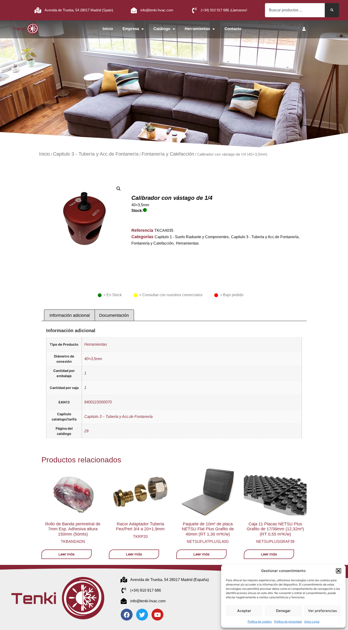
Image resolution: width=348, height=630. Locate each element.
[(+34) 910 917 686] (124, 590)
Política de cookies (260, 621)
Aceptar (244, 610)
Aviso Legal (311, 621)
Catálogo (161, 29)
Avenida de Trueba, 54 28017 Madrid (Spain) (79, 10)
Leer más (66, 554)
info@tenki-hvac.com (156, 10)
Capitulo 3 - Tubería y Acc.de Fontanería (95, 153)
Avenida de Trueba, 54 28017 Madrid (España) (169, 580)
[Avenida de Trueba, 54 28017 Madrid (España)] (124, 580)
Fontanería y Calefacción (168, 153)
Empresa (130, 29)
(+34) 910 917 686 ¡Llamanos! (224, 10)
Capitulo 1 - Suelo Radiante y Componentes (192, 237)
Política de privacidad (288, 621)
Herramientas (197, 29)
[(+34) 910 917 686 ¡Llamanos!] (194, 10)
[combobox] (295, 10)
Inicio (108, 29)
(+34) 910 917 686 (145, 590)
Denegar (283, 610)
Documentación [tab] (114, 315)
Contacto (232, 29)
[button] (338, 570)
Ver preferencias (322, 610)
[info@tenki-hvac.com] (134, 10)
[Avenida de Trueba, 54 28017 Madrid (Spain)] (38, 10)
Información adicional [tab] (69, 315)
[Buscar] (332, 10)
